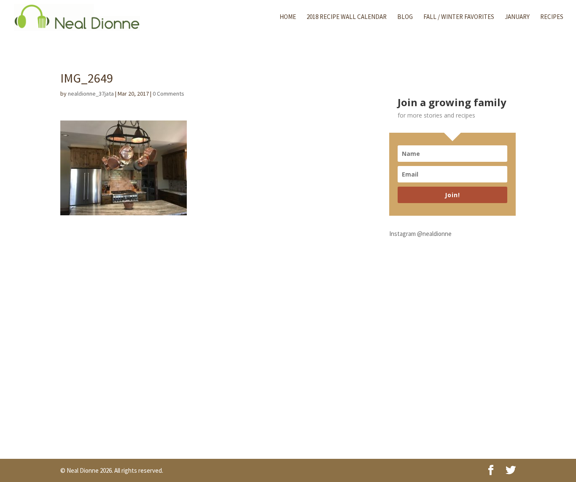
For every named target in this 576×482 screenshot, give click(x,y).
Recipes (551, 17)
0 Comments (168, 93)
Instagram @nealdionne (420, 234)
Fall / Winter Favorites (458, 17)
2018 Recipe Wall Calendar (347, 17)
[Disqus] (212, 320)
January (517, 17)
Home (288, 17)
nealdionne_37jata (91, 93)
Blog (405, 17)
